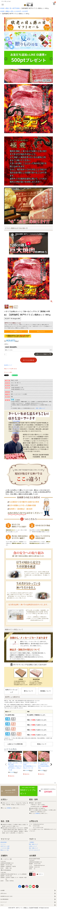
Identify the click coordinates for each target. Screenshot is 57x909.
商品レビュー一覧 (4, 850)
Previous (5, 58)
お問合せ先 (33, 821)
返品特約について (8, 365)
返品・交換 (5, 821)
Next (51, 58)
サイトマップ (3, 902)
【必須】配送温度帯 (11, 347)
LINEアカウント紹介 (5, 846)
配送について (41, 744)
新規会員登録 (3, 842)
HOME (2, 8)
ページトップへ (55, 783)
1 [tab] (27, 66)
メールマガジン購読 (5, 848)
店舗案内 (4, 855)
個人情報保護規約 (4, 899)
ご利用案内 (8, 808)
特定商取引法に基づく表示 (6, 896)
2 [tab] (28, 66)
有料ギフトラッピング (11, 691)
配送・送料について (40, 408)
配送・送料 (33, 799)
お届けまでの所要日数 (15, 744)
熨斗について (28, 691)
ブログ (2, 905)
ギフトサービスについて (34, 850)
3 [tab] (29, 66)
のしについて (41, 331)
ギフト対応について (16, 331)
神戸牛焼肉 (16, 8)
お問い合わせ (3, 893)
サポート (32, 839)
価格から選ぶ (10, 11)
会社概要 (32, 855)
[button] (6, 764)
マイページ (5, 839)
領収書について (45, 691)
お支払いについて (33, 846)
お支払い (4, 799)
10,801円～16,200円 (21, 11)
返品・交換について (33, 848)
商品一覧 (8, 8)
